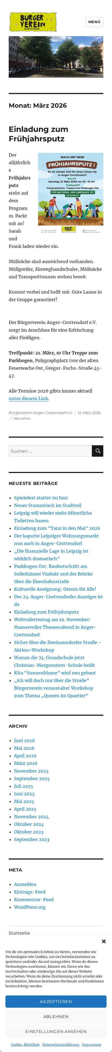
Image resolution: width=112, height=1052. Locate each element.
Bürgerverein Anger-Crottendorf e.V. (41, 412)
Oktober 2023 (28, 832)
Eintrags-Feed (29, 892)
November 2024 (31, 816)
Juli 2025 (23, 786)
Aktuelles (22, 418)
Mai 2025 (24, 801)
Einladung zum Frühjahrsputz (38, 134)
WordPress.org (30, 907)
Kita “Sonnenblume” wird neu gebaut (55, 673)
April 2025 (25, 809)
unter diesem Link (28, 398)
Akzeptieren (56, 1001)
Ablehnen (56, 1016)
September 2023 (31, 839)
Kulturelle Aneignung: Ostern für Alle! (55, 589)
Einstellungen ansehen (56, 1031)
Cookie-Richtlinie (25, 1044)
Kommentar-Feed (34, 899)
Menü (94, 22)
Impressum (91, 1044)
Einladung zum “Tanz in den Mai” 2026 (57, 528)
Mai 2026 (24, 748)
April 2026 (25, 755)
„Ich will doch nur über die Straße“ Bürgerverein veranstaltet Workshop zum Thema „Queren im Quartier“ (53, 688)
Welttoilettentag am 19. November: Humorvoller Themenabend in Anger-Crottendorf (55, 627)
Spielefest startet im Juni (41, 497)
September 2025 (32, 778)
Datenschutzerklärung (60, 1044)
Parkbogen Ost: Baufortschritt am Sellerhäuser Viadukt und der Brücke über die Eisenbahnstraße (53, 574)
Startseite (19, 933)
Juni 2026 (24, 740)
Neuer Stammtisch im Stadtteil (47, 505)
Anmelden (25, 884)
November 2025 (31, 771)
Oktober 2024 (29, 824)
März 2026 (26, 763)
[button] (104, 941)
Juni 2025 (24, 793)
